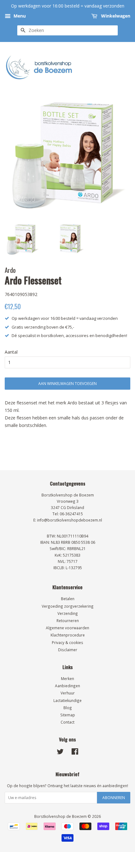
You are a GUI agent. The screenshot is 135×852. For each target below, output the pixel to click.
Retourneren (68, 620)
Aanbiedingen (67, 685)
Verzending (67, 613)
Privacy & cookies (67, 642)
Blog (67, 707)
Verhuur (68, 692)
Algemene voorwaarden (67, 627)
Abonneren (113, 797)
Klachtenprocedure (68, 634)
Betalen (67, 598)
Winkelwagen (115, 16)
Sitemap (67, 714)
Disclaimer (67, 649)
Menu (19, 16)
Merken (67, 678)
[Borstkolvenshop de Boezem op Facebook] (74, 752)
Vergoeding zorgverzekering (68, 606)
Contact (67, 722)
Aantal (11, 352)
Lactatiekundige (67, 700)
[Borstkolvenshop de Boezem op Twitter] (60, 752)
